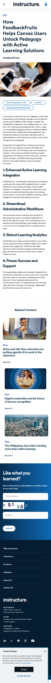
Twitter (12, 641)
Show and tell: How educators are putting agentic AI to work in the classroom (23, 352)
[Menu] (4, 4)
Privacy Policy (26, 663)
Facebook (18, 641)
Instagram (25, 641)
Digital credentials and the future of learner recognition (24, 400)
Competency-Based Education (18, 108)
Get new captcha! (26, 505)
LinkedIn (5, 641)
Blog (5, 15)
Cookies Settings (24, 676)
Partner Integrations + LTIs (16, 102)
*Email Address (11, 496)
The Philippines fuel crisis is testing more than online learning (25, 447)
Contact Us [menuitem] (8, 588)
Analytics (38, 102)
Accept (24, 669)
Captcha (8, 515)
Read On (6, 362)
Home (15, 600)
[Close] (45, 651)
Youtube (32, 641)
